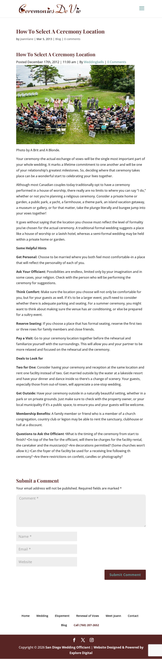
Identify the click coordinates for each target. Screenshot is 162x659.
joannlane (26, 39)
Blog (58, 39)
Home (26, 616)
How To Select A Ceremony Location (55, 54)
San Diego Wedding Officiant (67, 647)
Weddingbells (94, 62)
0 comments (72, 39)
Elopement (62, 616)
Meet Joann (113, 616)
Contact (133, 616)
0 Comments (116, 62)
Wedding (42, 616)
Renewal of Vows (87, 616)
